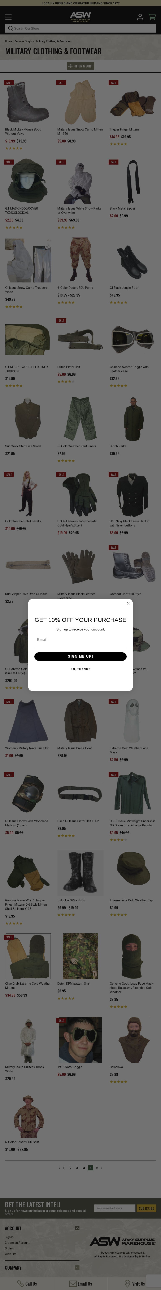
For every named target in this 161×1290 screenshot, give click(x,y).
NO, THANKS (81, 669)
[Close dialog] (128, 603)
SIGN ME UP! (80, 656)
